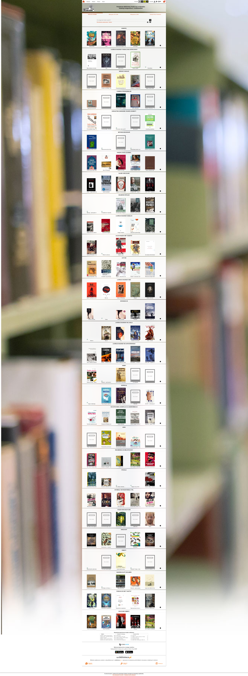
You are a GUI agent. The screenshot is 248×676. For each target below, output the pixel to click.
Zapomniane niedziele (119, 638)
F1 (156, 1)
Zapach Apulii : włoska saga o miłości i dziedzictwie (140, 639)
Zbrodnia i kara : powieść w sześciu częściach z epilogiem (109, 639)
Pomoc (98, 1)
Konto (103, 1)
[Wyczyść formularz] (148, 22)
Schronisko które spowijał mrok (121, 639)
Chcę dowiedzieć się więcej (118, 674)
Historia (93, 1)
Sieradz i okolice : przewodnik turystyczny (106, 636)
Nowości (88, 1)
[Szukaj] (150, 20)
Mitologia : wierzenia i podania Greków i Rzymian (107, 635)
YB (144, 1)
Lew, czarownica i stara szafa (120, 636)
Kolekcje (110, 22)
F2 (159, 1)
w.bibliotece (118, 660)
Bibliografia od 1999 (134, 14)
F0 (154, 1)
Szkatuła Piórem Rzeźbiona (155, 14)
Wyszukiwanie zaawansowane (102, 22)
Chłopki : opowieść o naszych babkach (122, 637)
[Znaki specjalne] (150, 22)
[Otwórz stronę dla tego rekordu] (92, 38)
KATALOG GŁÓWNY (92, 14)
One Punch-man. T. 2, (135, 637)
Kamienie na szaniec (103, 637)
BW (142, 1)
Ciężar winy (134, 635)
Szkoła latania (118, 635)
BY (147, 1)
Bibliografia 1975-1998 (113, 14)
